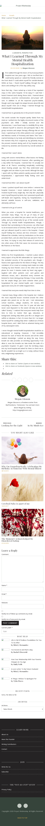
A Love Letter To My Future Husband (24, 669)
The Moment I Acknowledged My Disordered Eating (17, 539)
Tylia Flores (18, 681)
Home (4, 15)
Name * (4, 585)
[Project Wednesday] (22, 6)
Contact (4, 749)
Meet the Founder (8, 739)
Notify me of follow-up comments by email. (17, 614)
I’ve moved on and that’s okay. (22, 650)
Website (5, 603)
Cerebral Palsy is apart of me (16, 503)
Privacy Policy (6, 789)
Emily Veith (18, 664)
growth (11, 15)
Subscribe (5, 772)
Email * (4, 594)
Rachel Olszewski (20, 652)
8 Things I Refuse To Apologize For (24, 679)
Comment (5, 554)
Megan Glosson (29, 68)
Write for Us (6, 767)
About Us (5, 734)
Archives (5, 705)
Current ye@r (7, 628)
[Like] (14, 380)
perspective (27, 53)
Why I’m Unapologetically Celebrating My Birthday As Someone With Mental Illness (22, 467)
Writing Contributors (9, 744)
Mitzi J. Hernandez (21, 645)
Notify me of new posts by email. (13, 619)
